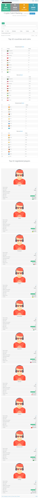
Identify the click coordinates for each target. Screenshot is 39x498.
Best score (4, 195)
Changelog (5, 496)
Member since (5, 197)
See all (23, 46)
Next (36, 35)
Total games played (19, 46)
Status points (5, 188)
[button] (19, 26)
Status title (4, 190)
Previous (32, 35)
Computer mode (26, 13)
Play (3, 23)
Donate (18, 496)
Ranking (2, 0)
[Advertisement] (19, 19)
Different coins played (6, 191)
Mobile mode (32, 13)
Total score (20, 74)
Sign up (36, 0)
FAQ (2, 496)
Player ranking (5, 187)
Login (33, 0)
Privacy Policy (14, 496)
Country (4, 198)
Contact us (9, 496)
